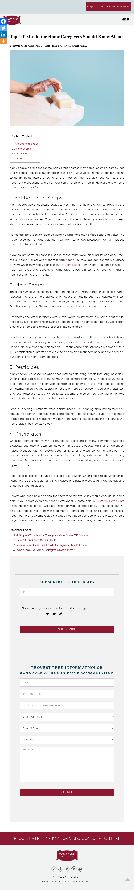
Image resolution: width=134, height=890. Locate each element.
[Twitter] (3, 28)
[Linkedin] (3, 34)
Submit (67, 792)
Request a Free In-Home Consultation (108, 6)
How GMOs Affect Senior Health (36, 540)
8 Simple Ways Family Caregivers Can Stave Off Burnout (52, 535)
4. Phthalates (20, 158)
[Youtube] (80, 868)
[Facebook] (3, 21)
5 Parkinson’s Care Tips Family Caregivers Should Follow (51, 545)
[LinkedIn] (74, 868)
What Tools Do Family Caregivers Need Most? (45, 550)
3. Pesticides (20, 153)
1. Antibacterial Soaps (25, 143)
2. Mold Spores (21, 148)
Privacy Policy (67, 877)
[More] (3, 41)
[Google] (54, 868)
